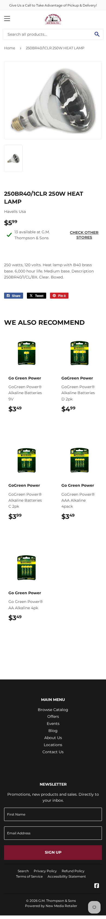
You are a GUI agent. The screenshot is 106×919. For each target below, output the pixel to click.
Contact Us (53, 751)
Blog (53, 730)
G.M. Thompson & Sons (57, 901)
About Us (53, 737)
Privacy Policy (45, 871)
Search (23, 871)
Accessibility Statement (67, 876)
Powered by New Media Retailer (51, 906)
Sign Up (53, 852)
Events (53, 723)
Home (9, 48)
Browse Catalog (53, 709)
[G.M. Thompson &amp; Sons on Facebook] (96, 886)
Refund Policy (73, 871)
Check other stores (84, 235)
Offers (53, 716)
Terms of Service (29, 876)
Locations (53, 744)
